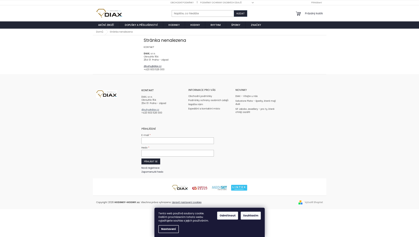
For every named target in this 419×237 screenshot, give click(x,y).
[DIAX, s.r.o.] (180, 187)
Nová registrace (150, 168)
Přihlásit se (151, 161)
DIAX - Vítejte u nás (246, 96)
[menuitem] (106, 25)
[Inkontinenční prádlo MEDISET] (219, 187)
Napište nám (195, 104)
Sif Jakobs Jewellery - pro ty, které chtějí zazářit (254, 110)
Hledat (240, 13)
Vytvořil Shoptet (314, 202)
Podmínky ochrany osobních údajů (221, 2)
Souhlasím (250, 215)
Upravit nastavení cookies (187, 202)
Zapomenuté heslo (152, 171)
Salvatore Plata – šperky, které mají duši (255, 102)
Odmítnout (228, 215)
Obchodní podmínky (182, 2)
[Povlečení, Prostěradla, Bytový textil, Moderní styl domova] (239, 187)
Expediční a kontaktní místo (204, 108)
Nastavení (168, 229)
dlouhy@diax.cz (153, 66)
